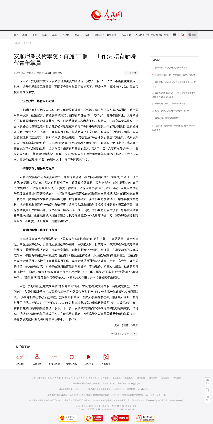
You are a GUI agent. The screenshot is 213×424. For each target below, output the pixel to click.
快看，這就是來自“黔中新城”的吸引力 (172, 111)
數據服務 (129, 378)
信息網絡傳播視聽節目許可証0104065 (46, 400)
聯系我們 (177, 378)
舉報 (166, 34)
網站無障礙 (156, 34)
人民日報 (19, 364)
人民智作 (106, 364)
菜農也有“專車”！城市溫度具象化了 (171, 103)
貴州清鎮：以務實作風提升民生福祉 (171, 68)
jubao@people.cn (135, 383)
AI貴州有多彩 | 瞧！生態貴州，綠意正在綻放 (175, 75)
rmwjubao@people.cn (146, 389)
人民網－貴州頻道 (53, 72)
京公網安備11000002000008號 (170, 400)
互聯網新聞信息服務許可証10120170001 (65, 395)
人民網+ (37, 364)
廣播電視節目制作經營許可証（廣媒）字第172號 (144, 395)
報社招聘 (68, 378)
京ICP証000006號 (148, 400)
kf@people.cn (80, 389)
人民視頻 (88, 364)
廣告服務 (93, 378)
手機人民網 (54, 364)
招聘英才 (81, 378)
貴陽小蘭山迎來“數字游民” (167, 118)
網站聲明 (141, 378)
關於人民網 (55, 378)
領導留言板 (71, 364)
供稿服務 (117, 378)
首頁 (16, 34)
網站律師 (153, 378)
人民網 (17, 43)
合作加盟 (105, 378)
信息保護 (165, 378)
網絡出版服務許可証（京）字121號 (123, 400)
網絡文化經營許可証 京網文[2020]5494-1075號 (85, 400)
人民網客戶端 (142, 34)
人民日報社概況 (39, 378)
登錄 (194, 34)
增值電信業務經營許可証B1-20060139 (102, 395)
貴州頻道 (27, 43)
